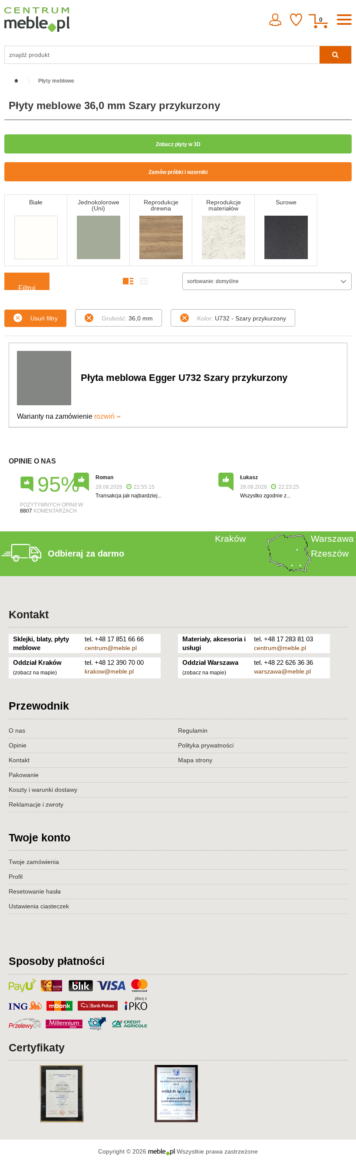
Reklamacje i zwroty (36, 804)
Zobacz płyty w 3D (178, 144)
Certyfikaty (37, 1047)
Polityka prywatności (206, 745)
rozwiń (104, 416)
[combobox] (267, 281)
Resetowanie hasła (35, 891)
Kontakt (29, 614)
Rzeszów (330, 553)
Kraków (230, 539)
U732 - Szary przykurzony (241, 318)
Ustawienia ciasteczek (39, 906)
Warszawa (332, 539)
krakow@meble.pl (109, 671)
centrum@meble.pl (111, 647)
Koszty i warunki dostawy (43, 789)
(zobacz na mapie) (35, 673)
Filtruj (27, 287)
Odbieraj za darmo (86, 553)
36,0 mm (127, 318)
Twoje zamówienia (34, 861)
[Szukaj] (335, 54)
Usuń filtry (44, 318)
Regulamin (193, 730)
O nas (17, 730)
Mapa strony (195, 760)
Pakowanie (24, 774)
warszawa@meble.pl (282, 671)
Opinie (17, 745)
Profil (16, 876)
